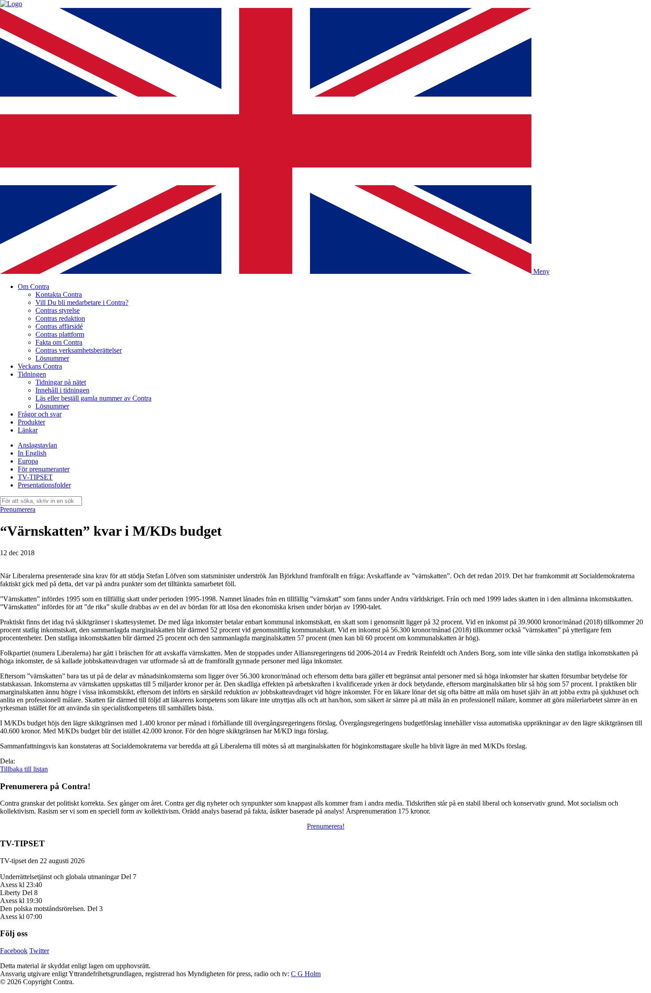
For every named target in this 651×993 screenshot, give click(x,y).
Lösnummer (52, 358)
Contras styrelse (57, 310)
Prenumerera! (326, 826)
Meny (541, 271)
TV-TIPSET (35, 477)
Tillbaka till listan (24, 769)
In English (32, 453)
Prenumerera (17, 509)
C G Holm (306, 973)
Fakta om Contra (58, 342)
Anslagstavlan (37, 445)
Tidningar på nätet (60, 382)
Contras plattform (59, 334)
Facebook (13, 950)
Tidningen (32, 374)
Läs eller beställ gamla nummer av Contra (93, 398)
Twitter (39, 950)
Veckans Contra (40, 366)
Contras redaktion (60, 318)
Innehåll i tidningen (62, 390)
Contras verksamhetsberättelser (78, 350)
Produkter (31, 422)
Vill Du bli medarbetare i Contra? (81, 302)
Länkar (28, 430)
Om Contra (33, 286)
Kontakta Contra (58, 294)
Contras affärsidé (59, 326)
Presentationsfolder (44, 485)
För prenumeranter (44, 469)
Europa (28, 461)
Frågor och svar (40, 414)
